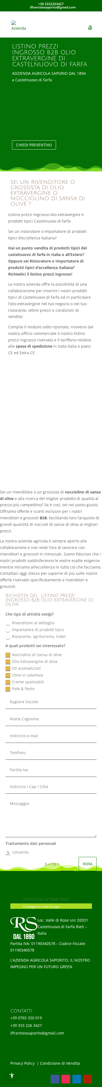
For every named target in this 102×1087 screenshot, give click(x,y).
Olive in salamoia (28, 675)
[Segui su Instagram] (65, 1079)
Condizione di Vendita (60, 1063)
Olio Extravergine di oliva (35, 661)
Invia (87, 863)
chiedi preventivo (34, 144)
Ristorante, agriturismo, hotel (39, 636)
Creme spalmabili (28, 681)
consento (20, 852)
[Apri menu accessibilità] (11, 1075)
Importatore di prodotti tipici (38, 629)
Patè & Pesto (24, 688)
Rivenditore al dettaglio (33, 622)
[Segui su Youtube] (87, 1079)
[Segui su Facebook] (55, 1079)
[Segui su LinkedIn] (76, 1079)
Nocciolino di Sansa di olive (37, 654)
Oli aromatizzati (27, 668)
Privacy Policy (23, 1063)
